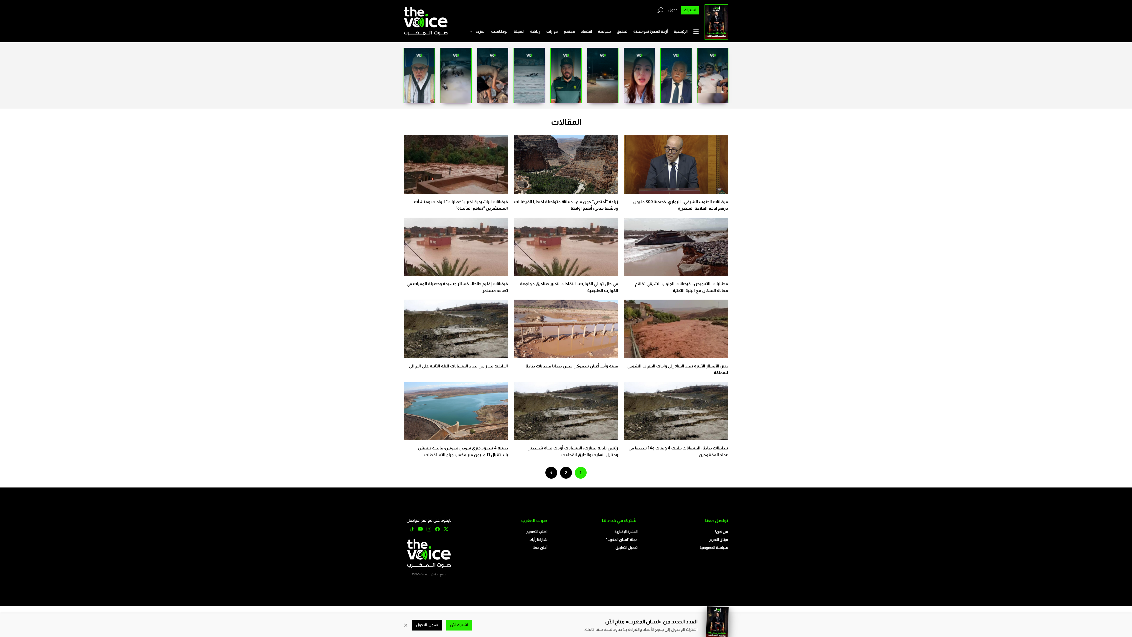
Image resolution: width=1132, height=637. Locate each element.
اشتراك (690, 10)
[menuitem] (680, 31)
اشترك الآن (459, 625)
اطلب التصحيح (536, 532)
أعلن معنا (540, 548)
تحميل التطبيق (627, 548)
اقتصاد (586, 31)
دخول (672, 10)
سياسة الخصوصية (714, 548)
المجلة (519, 31)
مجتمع (569, 31)
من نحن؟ (721, 532)
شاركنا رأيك (538, 540)
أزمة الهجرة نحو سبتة (650, 31)
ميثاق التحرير (718, 540)
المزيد (480, 31)
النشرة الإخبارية (626, 532)
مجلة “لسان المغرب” (622, 540)
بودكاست (499, 31)
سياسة (604, 31)
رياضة (535, 31)
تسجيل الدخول (427, 625)
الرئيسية (680, 31)
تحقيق (622, 31)
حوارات (552, 31)
